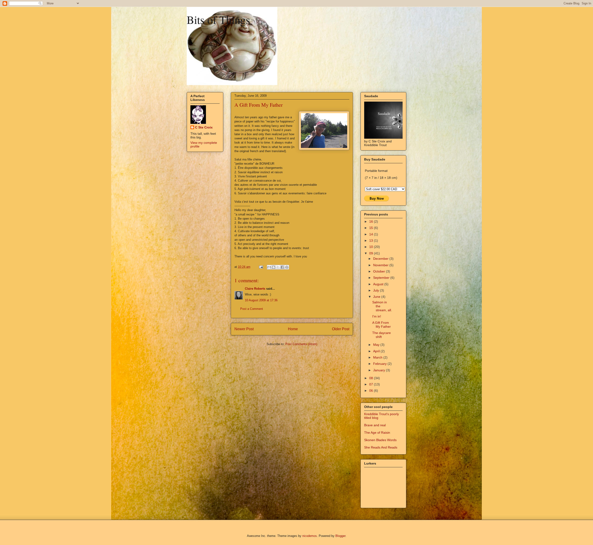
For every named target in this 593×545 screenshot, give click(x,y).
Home (293, 329)
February (380, 363)
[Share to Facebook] (282, 267)
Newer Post (244, 329)
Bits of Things (218, 19)
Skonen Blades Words (380, 440)
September (381, 277)
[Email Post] (260, 267)
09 (371, 253)
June (377, 296)
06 (371, 390)
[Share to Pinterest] (286, 267)
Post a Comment (251, 309)
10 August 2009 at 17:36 (261, 300)
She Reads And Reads (380, 447)
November (381, 265)
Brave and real (375, 425)
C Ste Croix (204, 127)
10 (371, 247)
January (379, 370)
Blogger (340, 536)
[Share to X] (278, 267)
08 (371, 378)
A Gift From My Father (381, 324)
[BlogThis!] (273, 267)
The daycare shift (381, 335)
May (376, 344)
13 (371, 240)
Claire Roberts (255, 288)
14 (371, 234)
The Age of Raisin (377, 432)
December (381, 258)
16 (371, 221)
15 (371, 228)
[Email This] (269, 267)
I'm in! (376, 316)
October (379, 271)
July (376, 290)
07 (371, 384)
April (377, 351)
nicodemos (309, 536)
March (378, 357)
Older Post (340, 329)
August (378, 284)
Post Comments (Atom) (301, 344)
